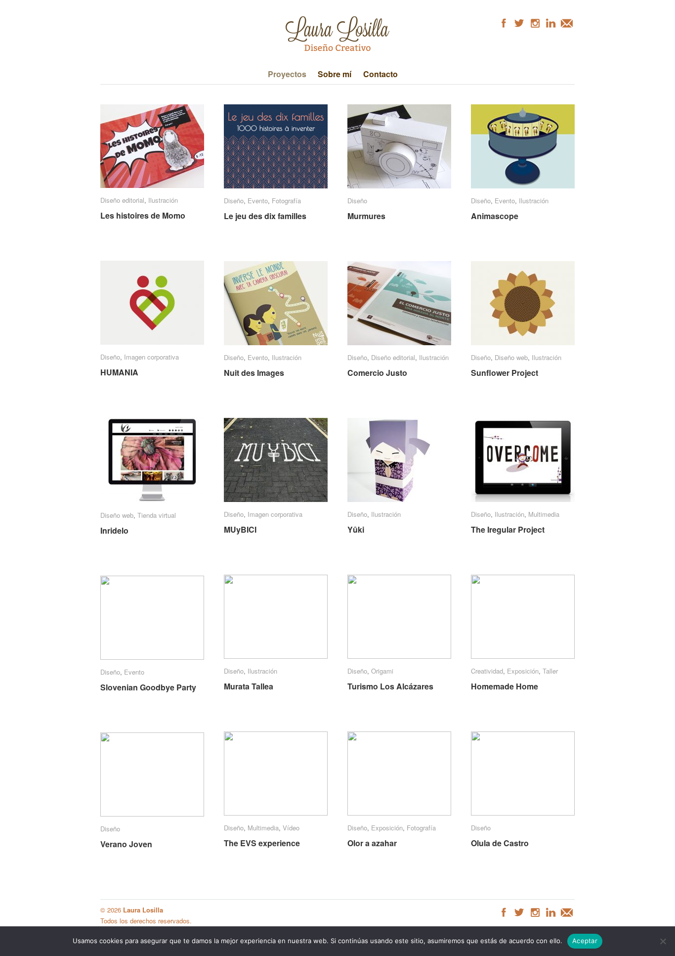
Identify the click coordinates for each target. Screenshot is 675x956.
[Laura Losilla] (337, 50)
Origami (382, 671)
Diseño (234, 200)
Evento (258, 200)
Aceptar (584, 941)
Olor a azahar (372, 843)
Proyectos (287, 74)
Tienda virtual (156, 515)
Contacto (380, 74)
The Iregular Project (508, 529)
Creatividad (487, 671)
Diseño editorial (122, 200)
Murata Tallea (248, 686)
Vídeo (291, 827)
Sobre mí (334, 74)
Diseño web (511, 357)
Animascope (494, 216)
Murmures (366, 216)
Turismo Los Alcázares (390, 686)
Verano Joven (126, 844)
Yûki (355, 529)
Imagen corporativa (151, 357)
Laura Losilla (143, 909)
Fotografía (286, 200)
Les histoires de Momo (142, 215)
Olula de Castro (500, 843)
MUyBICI (240, 529)
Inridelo (114, 530)
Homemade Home (504, 686)
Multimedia (543, 514)
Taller (550, 671)
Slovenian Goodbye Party (148, 687)
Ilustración (163, 200)
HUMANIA (119, 372)
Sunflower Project (504, 372)
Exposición (523, 671)
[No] (663, 941)
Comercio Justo (377, 372)
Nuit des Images (254, 372)
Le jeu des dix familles (265, 216)
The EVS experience (262, 843)
